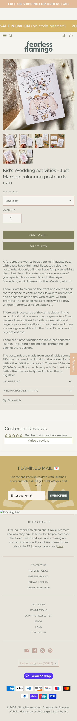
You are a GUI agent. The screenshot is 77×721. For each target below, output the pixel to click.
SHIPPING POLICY (38, 576)
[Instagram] (42, 650)
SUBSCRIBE (58, 496)
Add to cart (38, 234)
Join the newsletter (38, 615)
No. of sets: (10, 191)
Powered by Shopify (56, 707)
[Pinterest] (50, 650)
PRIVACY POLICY (38, 582)
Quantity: (9, 209)
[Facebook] (34, 650)
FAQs (38, 626)
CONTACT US (38, 565)
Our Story (38, 604)
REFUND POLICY (38, 570)
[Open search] (11, 35)
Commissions (38, 610)
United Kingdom (36, 663)
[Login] (64, 36)
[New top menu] (5, 35)
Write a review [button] (38, 440)
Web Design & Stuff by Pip (51, 711)
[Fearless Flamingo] (38, 47)
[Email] (26, 650)
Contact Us (38, 632)
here (60, 546)
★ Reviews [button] (73, 364)
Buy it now (38, 246)
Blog (38, 621)
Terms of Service (38, 587)
